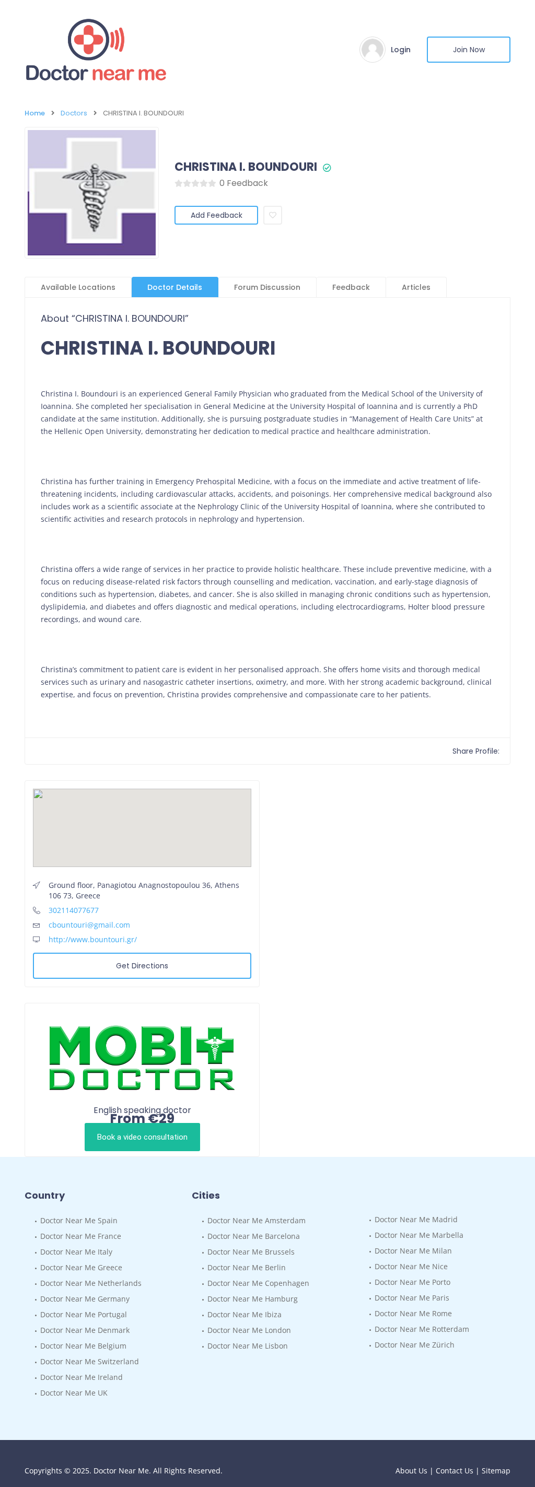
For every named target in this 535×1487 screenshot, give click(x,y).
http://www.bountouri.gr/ (93, 939)
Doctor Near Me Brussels (251, 1252)
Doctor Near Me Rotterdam (422, 1329)
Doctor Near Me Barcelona (253, 1236)
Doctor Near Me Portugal (83, 1314)
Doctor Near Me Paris (412, 1298)
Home (35, 113)
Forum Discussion (267, 287)
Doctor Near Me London (249, 1330)
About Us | (416, 1471)
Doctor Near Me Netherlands (91, 1283)
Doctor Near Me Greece (81, 1267)
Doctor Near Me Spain (79, 1220)
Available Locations (78, 287)
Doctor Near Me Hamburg (252, 1299)
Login (401, 49)
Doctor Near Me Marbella (419, 1235)
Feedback (351, 287)
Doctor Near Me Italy (76, 1252)
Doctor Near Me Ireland (81, 1377)
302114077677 (74, 910)
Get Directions (142, 966)
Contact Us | (459, 1471)
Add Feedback (216, 215)
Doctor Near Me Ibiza (244, 1314)
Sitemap (496, 1471)
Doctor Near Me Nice (411, 1266)
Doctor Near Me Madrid (416, 1219)
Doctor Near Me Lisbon (247, 1346)
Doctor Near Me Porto (412, 1282)
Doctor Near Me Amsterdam (256, 1220)
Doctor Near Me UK (74, 1393)
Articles (416, 287)
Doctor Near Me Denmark (85, 1330)
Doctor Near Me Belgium (83, 1346)
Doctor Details (174, 287)
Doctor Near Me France (80, 1236)
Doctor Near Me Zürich (415, 1345)
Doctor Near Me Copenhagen (258, 1283)
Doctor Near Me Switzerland (89, 1361)
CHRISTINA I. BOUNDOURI (246, 167)
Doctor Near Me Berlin (246, 1267)
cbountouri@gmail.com (89, 925)
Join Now (469, 49)
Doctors (74, 113)
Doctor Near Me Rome (413, 1313)
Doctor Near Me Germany (85, 1299)
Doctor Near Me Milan (413, 1251)
